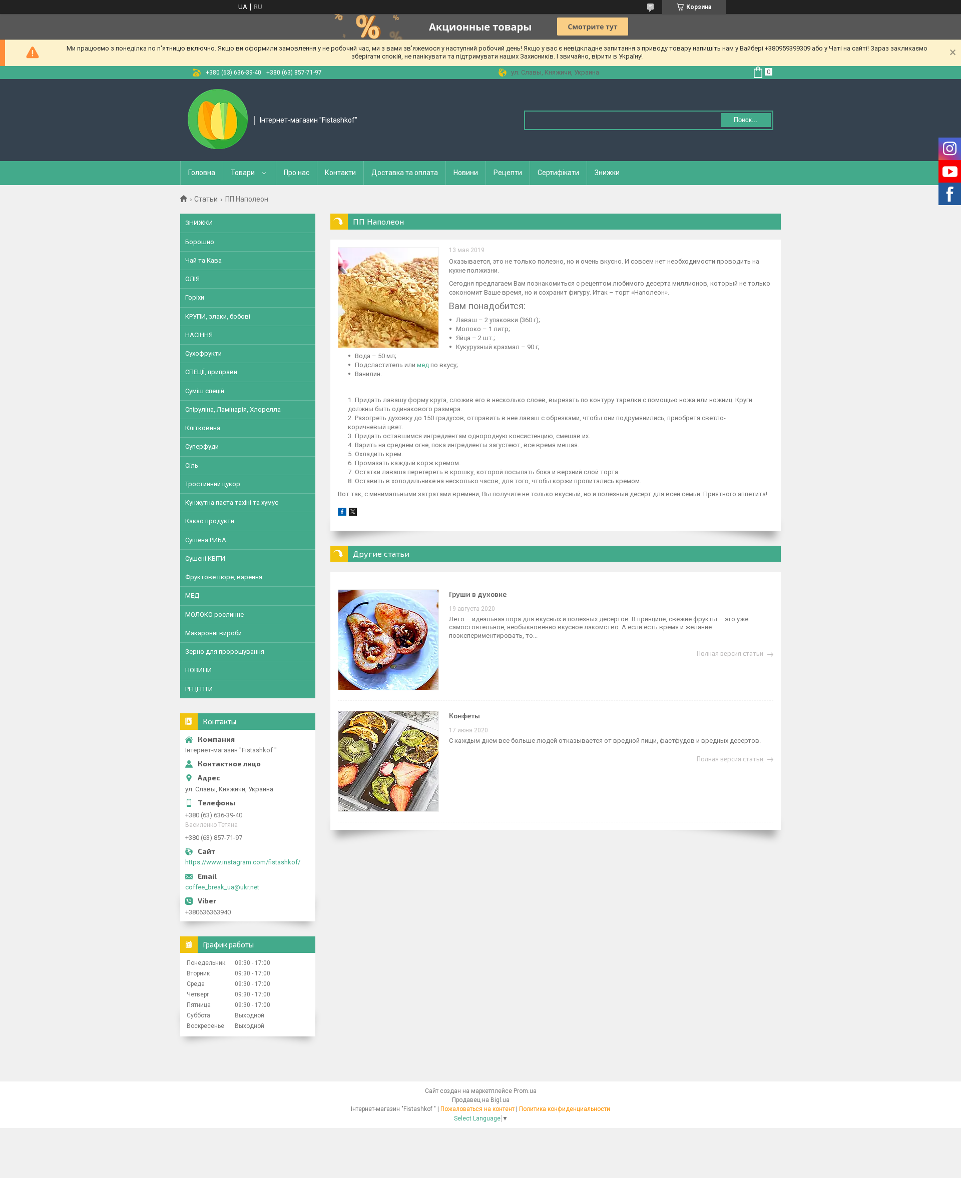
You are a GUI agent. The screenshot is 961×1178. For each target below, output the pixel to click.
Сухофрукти (203, 353)
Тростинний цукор (212, 484)
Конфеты (464, 715)
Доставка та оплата (404, 173)
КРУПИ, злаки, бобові (217, 316)
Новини (465, 173)
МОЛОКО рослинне (214, 614)
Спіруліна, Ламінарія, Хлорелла (233, 409)
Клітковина (202, 428)
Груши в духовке (478, 594)
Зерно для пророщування (224, 651)
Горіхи (194, 297)
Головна (201, 173)
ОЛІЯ (192, 279)
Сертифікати (558, 173)
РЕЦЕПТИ (199, 689)
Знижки (607, 173)
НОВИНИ (198, 670)
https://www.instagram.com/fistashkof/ (242, 862)
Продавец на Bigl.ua (481, 1099)
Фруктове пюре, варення (223, 577)
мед (423, 365)
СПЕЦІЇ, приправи (211, 372)
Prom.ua (525, 1090)
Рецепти (508, 173)
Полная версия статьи (730, 653)
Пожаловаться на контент (477, 1108)
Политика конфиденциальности (564, 1108)
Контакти (340, 173)
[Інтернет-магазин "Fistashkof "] (218, 119)
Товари (243, 173)
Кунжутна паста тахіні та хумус (231, 502)
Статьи (206, 199)
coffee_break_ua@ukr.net (222, 887)
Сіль (191, 465)
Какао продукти (209, 521)
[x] (353, 513)
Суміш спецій (204, 391)
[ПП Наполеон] (388, 297)
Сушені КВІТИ (205, 558)
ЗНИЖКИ (199, 223)
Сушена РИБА (205, 540)
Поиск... (746, 120)
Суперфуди (202, 446)
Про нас (296, 173)
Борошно (199, 242)
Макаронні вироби (213, 633)
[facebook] (342, 513)
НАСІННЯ (199, 335)
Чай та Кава (203, 260)
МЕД (192, 595)
